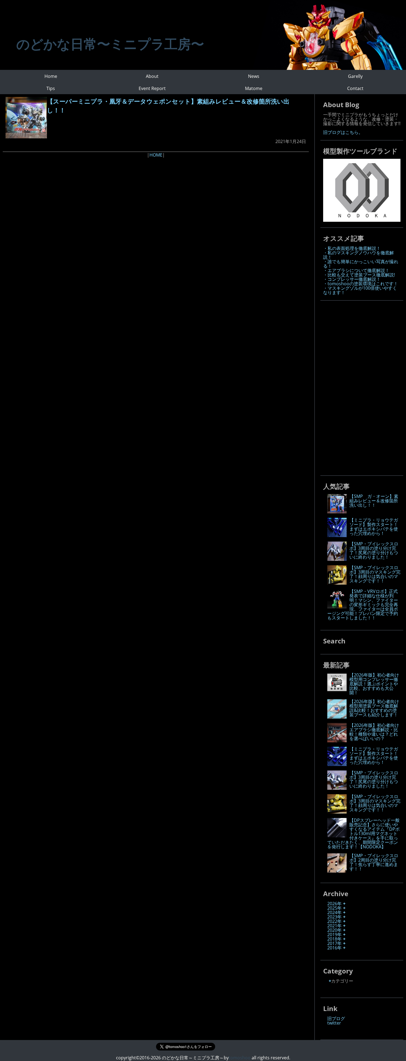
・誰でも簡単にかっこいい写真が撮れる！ (360, 263)
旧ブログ (336, 1018)
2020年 (334, 930)
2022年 (334, 921)
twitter (334, 1023)
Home (50, 76)
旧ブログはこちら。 (343, 132)
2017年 (334, 943)
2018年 (334, 939)
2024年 (334, 912)
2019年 (334, 934)
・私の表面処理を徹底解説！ (352, 248)
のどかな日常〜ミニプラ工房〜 (110, 44)
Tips (50, 88)
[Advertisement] (364, 386)
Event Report (152, 88)
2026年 (334, 904)
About (152, 76)
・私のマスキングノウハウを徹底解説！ (358, 255)
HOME (155, 155)
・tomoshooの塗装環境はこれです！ (360, 284)
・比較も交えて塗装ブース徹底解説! (359, 275)
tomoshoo (240, 1058)
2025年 (334, 908)
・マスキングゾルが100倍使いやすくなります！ (360, 290)
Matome (253, 88)
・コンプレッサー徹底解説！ (352, 279)
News (253, 76)
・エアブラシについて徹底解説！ (356, 270)
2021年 (334, 926)
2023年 (334, 917)
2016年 (334, 948)
